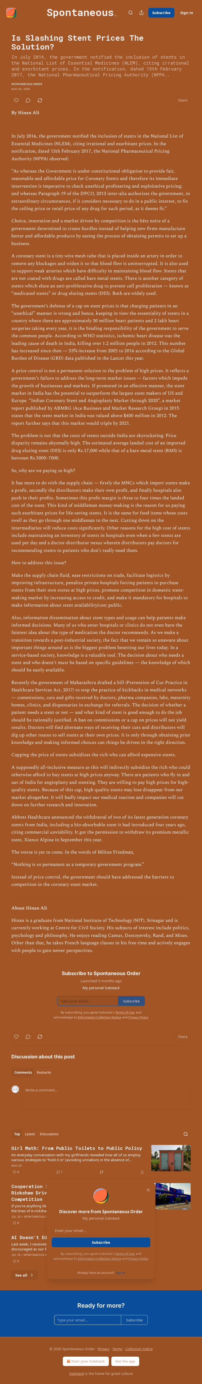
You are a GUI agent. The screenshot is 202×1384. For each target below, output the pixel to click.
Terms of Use (124, 1253)
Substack (76, 1373)
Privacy (103, 1349)
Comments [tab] (23, 1072)
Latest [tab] (30, 1134)
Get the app (125, 1361)
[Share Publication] (141, 13)
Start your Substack (88, 1361)
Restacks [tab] (44, 1072)
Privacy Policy (138, 1258)
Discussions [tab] (49, 1134)
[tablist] (32, 1072)
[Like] (16, 100)
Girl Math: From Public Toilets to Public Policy (76, 1148)
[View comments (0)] (28, 100)
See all (21, 1275)
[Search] (130, 13)
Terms (117, 1349)
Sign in (186, 12)
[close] (148, 1190)
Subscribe (161, 12)
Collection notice (139, 1349)
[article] (101, 1160)
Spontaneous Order (26, 84)
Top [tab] (17, 1134)
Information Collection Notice (99, 1258)
